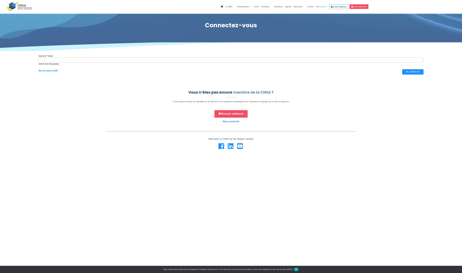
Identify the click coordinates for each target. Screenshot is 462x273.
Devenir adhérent (339, 7)
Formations (278, 7)
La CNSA (229, 7)
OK (296, 269)
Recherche (322, 7)
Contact (310, 7)
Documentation (243, 7)
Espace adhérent (360, 7)
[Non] (459, 269)
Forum (256, 7)
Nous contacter (231, 121)
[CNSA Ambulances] (19, 6)
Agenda (288, 7)
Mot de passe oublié (48, 70)
